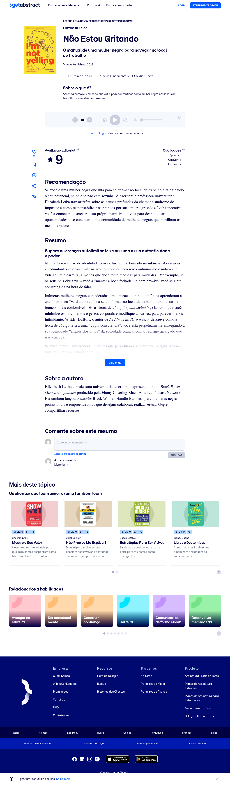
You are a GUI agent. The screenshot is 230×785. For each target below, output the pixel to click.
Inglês (16, 732)
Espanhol (72, 732)
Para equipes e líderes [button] (62, 5)
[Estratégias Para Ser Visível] (141, 514)
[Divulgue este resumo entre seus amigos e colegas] (34, 186)
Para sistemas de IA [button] (119, 5)
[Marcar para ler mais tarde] (34, 164)
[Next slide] (219, 572)
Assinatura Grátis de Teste (202, 676)
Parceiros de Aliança (154, 691)
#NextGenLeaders (65, 683)
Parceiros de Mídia (153, 683)
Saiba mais (63, 779)
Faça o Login (98, 133)
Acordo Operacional (147, 743)
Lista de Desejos (107, 676)
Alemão (43, 732)
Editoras (146, 676)
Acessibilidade (197, 743)
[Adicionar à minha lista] (34, 175)
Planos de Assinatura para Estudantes (202, 698)
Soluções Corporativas (199, 716)
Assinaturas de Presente (200, 708)
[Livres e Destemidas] (195, 514)
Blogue (101, 683)
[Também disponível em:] (34, 196)
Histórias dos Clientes (111, 691)
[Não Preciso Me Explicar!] (88, 514)
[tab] (113, 572)
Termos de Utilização (93, 743)
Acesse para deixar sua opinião (70, 453)
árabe (214, 732)
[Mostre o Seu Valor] (34, 514)
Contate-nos (61, 715)
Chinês (127, 732)
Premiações (60, 691)
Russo (100, 732)
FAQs (56, 707)
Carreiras (59, 699)
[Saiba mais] (77, 149)
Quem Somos (61, 676)
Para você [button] (93, 5)
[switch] (115, 120)
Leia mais (115, 362)
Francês (186, 732)
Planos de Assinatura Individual (198, 686)
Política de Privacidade (37, 743)
